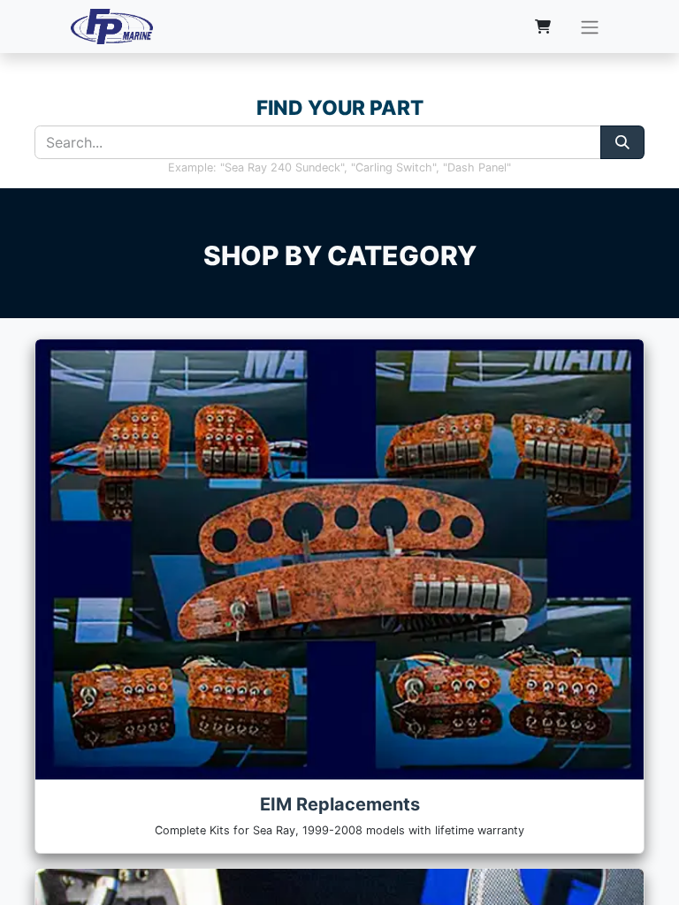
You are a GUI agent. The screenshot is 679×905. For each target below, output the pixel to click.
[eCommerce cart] (543, 26)
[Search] (622, 142)
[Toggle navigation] (589, 26)
